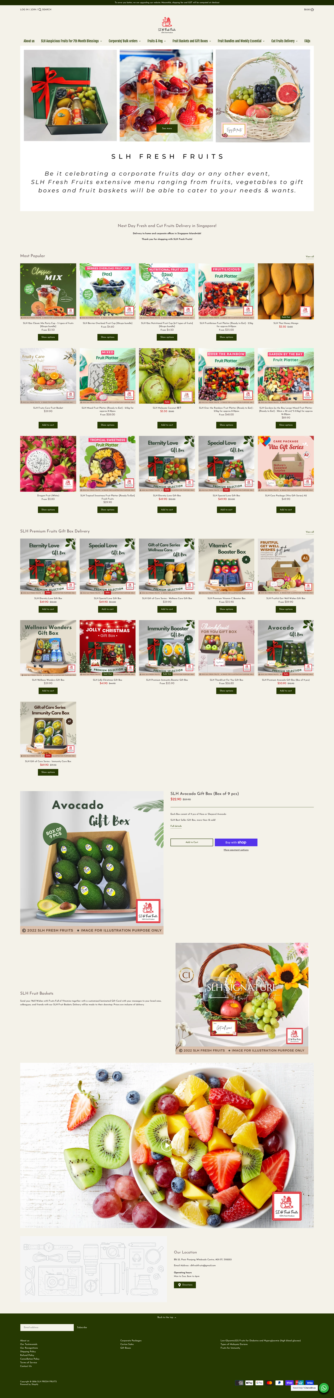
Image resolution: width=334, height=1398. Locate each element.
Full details (176, 826)
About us (24, 1341)
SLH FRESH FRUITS (47, 1382)
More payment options (236, 850)
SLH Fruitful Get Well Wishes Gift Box (285, 598)
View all (310, 257)
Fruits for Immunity (230, 1348)
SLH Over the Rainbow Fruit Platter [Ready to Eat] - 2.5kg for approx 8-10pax (226, 409)
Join (33, 10)
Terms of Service (28, 1362)
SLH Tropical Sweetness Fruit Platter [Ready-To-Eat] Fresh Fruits (107, 497)
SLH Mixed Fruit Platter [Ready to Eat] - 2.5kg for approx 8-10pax (108, 409)
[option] (167, 128)
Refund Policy (27, 1355)
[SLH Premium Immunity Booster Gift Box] (167, 648)
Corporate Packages (130, 1341)
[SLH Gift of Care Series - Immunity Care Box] (48, 730)
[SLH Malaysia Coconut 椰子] (167, 376)
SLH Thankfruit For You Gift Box (226, 680)
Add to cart (48, 425)
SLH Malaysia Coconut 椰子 (167, 408)
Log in (24, 10)
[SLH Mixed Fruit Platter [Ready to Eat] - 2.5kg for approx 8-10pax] (108, 376)
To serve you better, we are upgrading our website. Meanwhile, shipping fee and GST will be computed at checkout (167, 3)
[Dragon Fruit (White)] (48, 464)
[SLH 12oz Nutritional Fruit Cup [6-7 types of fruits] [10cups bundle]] (167, 291)
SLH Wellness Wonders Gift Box (48, 680)
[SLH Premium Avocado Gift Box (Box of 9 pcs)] (286, 648)
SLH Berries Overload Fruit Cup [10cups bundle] (107, 323)
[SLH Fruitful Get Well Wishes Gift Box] (286, 567)
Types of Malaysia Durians (234, 1344)
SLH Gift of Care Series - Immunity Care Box (48, 761)
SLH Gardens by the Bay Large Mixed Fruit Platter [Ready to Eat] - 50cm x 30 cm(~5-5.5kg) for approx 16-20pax (286, 411)
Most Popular (32, 256)
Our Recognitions (29, 1348)
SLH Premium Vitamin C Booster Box (226, 598)
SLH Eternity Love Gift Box (167, 496)
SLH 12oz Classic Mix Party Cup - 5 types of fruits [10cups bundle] (48, 325)
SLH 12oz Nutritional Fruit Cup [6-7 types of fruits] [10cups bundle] (167, 325)
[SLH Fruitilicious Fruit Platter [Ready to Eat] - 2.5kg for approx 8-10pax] (226, 291)
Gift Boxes (125, 1348)
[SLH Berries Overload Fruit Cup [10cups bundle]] (108, 291)
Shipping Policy (28, 1352)
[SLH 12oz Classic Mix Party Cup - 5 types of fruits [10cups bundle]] (48, 291)
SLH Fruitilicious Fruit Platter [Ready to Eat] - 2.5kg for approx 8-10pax (226, 325)
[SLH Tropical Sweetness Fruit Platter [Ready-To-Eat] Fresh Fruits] (108, 464)
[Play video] (167, 1145)
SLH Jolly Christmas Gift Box (107, 680)
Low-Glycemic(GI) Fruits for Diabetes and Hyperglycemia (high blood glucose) (261, 1341)
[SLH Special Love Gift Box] (226, 464)
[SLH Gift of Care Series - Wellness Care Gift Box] (167, 567)
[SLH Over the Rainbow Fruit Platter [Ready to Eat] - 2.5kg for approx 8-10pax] (226, 376)
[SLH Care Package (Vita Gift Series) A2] (286, 464)
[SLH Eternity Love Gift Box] (167, 464)
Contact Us (26, 1366)
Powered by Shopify (29, 1384)
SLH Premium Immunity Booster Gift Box (167, 680)
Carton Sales (127, 1344)
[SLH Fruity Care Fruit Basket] (48, 376)
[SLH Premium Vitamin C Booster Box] (226, 567)
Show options (48, 337)
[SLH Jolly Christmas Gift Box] (108, 648)
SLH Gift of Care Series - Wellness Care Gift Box (167, 598)
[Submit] (39, 9)
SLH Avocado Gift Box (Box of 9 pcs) (204, 794)
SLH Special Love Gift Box (226, 496)
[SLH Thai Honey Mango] (286, 291)
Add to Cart (192, 842)
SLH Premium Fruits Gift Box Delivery (55, 531)
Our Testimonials (28, 1344)
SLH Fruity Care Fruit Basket (48, 408)
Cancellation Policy (29, 1359)
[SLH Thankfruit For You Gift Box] (226, 648)
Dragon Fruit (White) (48, 496)
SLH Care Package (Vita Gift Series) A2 (286, 496)
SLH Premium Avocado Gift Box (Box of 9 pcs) (286, 680)
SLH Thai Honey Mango (285, 323)
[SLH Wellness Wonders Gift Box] (48, 648)
